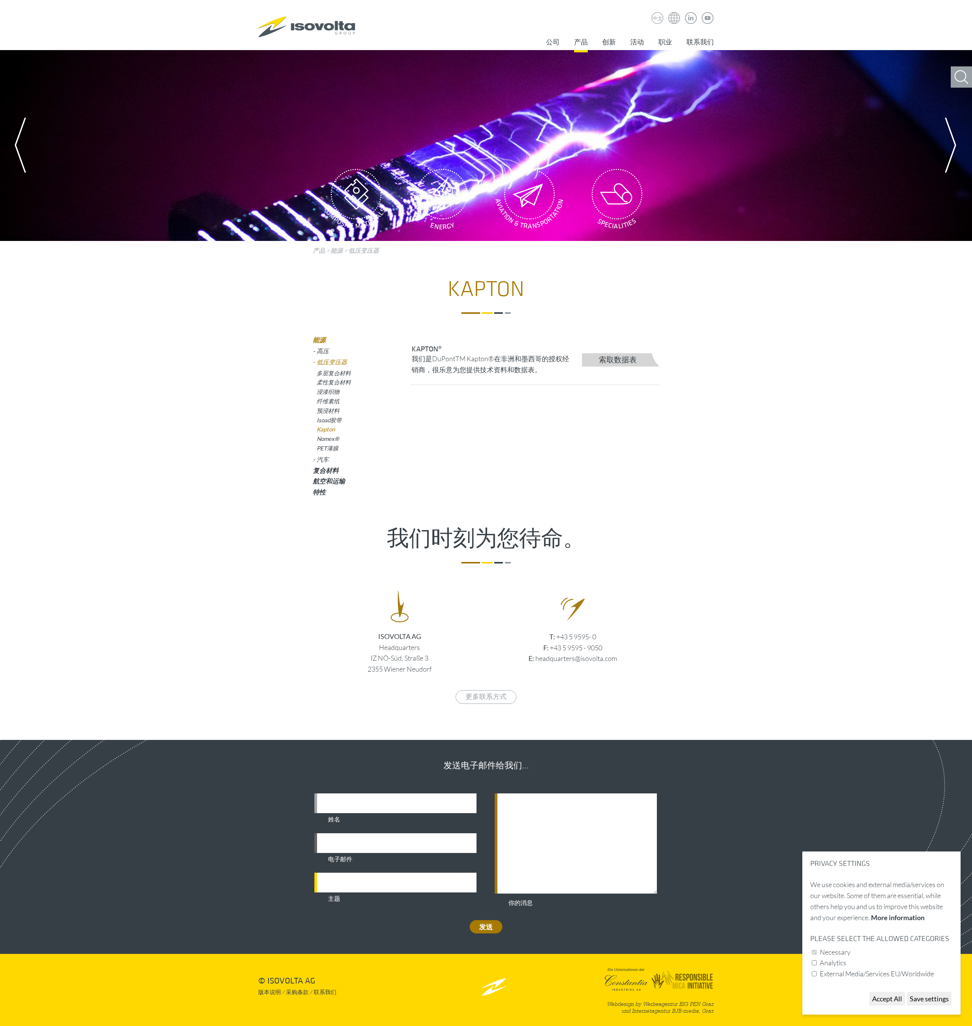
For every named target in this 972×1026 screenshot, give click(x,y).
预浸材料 (328, 410)
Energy (442, 201)
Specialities (617, 201)
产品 (581, 42)
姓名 (334, 819)
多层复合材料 (334, 373)
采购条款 (297, 992)
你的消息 (520, 903)
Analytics (833, 962)
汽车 (323, 459)
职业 (665, 42)
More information (898, 917)
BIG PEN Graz (696, 1004)
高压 (323, 350)
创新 (609, 42)
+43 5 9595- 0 (576, 637)
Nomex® (328, 438)
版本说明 (269, 992)
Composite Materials (355, 201)
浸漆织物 (328, 391)
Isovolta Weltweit (674, 12)
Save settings (929, 999)
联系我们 (700, 42)
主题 (334, 899)
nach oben (493, 987)
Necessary (835, 952)
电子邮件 (340, 859)
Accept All (887, 999)
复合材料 (326, 470)
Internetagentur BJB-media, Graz (673, 1011)
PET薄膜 (327, 448)
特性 (319, 492)
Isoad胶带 (329, 420)
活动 (637, 42)
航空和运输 (329, 481)
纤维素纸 (328, 401)
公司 (553, 42)
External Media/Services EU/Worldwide (877, 973)
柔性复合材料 (334, 382)
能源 (337, 250)
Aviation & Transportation (529, 201)
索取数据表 (618, 360)
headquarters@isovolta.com (576, 658)
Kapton (326, 429)
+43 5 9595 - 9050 (576, 648)
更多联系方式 (486, 696)
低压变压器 (364, 250)
